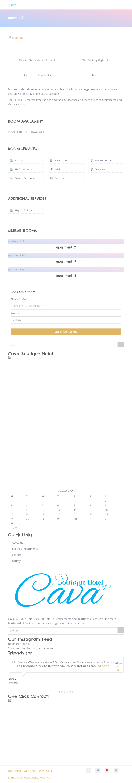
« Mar (13, 527)
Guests (15, 313)
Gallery (16, 561)
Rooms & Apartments (25, 548)
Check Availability (66, 331)
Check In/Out (19, 299)
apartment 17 (66, 247)
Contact (16, 554)
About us (17, 542)
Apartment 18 (66, 275)
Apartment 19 (66, 261)
